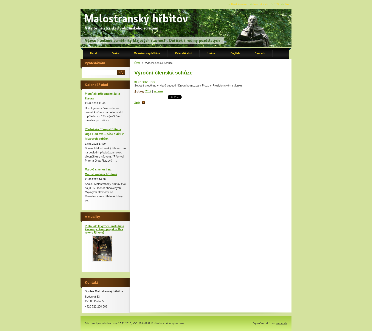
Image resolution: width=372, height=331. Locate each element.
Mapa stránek (260, 4)
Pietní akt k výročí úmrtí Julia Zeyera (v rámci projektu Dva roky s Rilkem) (104, 229)
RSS (276, 4)
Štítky (138, 91)
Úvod (137, 63)
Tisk (287, 4)
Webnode (281, 323)
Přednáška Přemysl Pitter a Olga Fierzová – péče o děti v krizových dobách (104, 134)
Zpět (137, 102)
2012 (148, 91)
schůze (158, 91)
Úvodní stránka (239, 4)
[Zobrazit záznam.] (102, 260)
